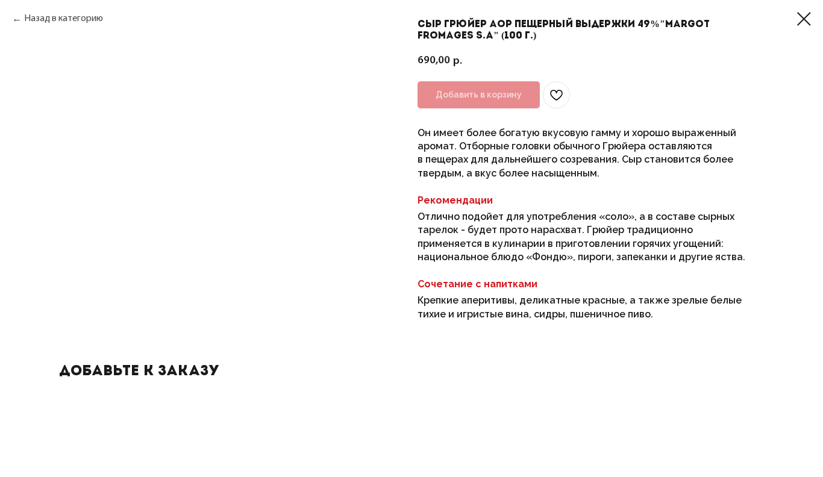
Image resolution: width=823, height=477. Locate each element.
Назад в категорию (63, 18)
